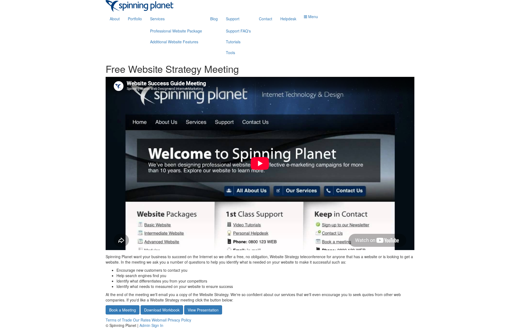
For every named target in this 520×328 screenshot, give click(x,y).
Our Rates (142, 320)
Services (157, 18)
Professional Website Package (176, 31)
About (115, 18)
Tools (230, 52)
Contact (265, 18)
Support (232, 18)
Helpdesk (288, 18)
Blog (214, 18)
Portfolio (135, 18)
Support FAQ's (238, 31)
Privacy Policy (179, 320)
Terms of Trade (119, 320)
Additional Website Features (174, 41)
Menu (312, 16)
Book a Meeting (122, 310)
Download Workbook (162, 310)
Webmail (159, 320)
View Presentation (203, 310)
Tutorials (233, 41)
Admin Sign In (151, 325)
